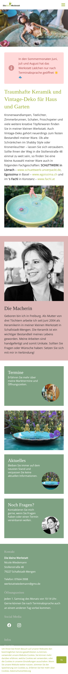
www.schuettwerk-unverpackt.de (39, 170)
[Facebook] (9, 625)
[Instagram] (19, 625)
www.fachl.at (46, 179)
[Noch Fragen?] (34, 518)
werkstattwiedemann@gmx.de (22, 583)
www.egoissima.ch (44, 174)
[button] (63, 5)
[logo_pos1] (11, 4)
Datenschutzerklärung (20, 670)
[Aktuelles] (34, 474)
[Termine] (34, 386)
